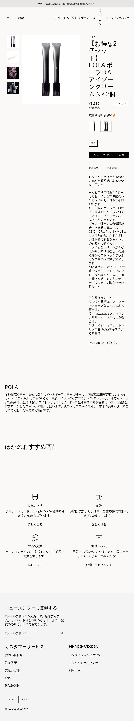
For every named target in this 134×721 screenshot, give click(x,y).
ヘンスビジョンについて (85, 655)
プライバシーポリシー (83, 662)
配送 (8, 678)
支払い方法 (12, 670)
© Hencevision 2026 (16, 709)
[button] (21, 18)
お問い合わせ (14, 655)
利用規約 (75, 670)
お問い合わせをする (99, 565)
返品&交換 (12, 685)
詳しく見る (35, 524)
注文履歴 (11, 662)
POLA (92, 37)
